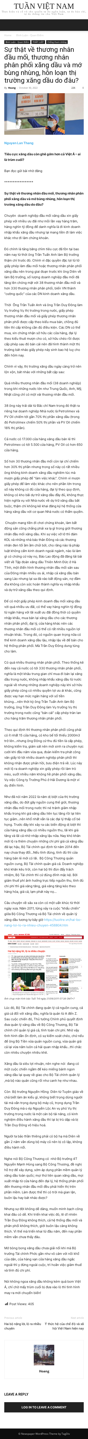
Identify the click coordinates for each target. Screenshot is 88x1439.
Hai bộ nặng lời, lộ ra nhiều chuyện (22, 1326)
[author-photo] (44, 1365)
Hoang (12, 87)
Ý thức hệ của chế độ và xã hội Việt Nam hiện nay (64, 1326)
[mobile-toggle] (7, 25)
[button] (82, 25)
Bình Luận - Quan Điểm (30, 35)
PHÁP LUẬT (38, 41)
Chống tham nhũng (56, 41)
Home (8, 35)
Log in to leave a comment (44, 1407)
